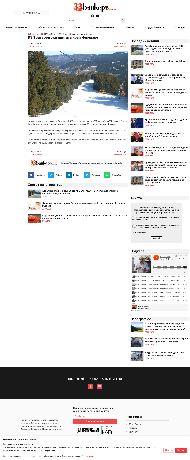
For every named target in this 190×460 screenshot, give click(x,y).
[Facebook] (92, 16)
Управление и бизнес (103, 27)
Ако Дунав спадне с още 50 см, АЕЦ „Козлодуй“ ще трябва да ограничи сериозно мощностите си (164, 49)
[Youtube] (98, 16)
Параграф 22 (141, 319)
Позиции (180, 27)
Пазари (130, 27)
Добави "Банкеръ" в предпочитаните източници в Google (91, 163)
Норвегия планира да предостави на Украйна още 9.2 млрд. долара (164, 134)
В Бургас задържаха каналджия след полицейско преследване (165, 353)
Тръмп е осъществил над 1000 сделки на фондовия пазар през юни (166, 120)
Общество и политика (51, 27)
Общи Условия (88, 456)
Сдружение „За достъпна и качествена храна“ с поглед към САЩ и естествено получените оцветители (166, 107)
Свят (77, 27)
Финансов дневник (16, 27)
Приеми (181, 450)
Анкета (136, 198)
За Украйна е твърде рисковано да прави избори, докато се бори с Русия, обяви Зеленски (165, 77)
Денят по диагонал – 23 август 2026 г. (165, 61)
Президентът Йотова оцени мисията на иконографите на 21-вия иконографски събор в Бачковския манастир (166, 165)
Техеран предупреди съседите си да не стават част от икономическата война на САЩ (166, 150)
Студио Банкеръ (154, 27)
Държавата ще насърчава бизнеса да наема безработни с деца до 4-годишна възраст (166, 92)
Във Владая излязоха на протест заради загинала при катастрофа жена (167, 339)
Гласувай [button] (156, 238)
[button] (37, 175)
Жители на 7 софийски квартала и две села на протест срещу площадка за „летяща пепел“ (165, 180)
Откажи (169, 450)
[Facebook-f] (90, 386)
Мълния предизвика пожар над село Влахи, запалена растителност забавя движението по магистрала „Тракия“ (165, 326)
